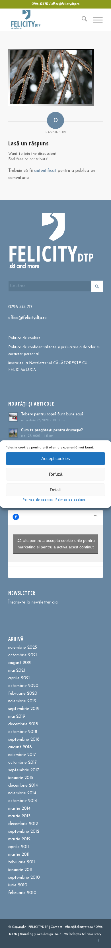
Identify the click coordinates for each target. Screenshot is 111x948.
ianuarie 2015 (20, 778)
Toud (57, 934)
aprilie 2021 (19, 678)
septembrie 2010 (24, 878)
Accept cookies (55, 458)
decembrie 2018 (23, 724)
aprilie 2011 (18, 847)
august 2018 (20, 747)
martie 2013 (19, 816)
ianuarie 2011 (20, 870)
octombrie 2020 (23, 686)
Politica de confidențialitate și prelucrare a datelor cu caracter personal (54, 350)
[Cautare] (81, 19)
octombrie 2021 (22, 655)
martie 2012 (19, 839)
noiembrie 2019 (22, 701)
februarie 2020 (22, 694)
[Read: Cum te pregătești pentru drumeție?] (13, 433)
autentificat (45, 171)
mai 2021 (16, 671)
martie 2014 (19, 809)
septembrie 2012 (23, 832)
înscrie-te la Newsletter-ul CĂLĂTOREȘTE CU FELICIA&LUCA (47, 366)
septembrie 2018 (24, 740)
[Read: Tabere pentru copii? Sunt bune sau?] (13, 417)
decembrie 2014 (23, 786)
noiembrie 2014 (22, 793)
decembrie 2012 (23, 824)
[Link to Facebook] (98, 941)
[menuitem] (81, 19)
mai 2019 (16, 717)
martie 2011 (19, 855)
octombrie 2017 (22, 763)
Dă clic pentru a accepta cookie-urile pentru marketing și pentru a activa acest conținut (56, 543)
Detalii (55, 489)
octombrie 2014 (22, 801)
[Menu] (95, 19)
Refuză (55, 474)
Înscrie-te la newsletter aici (33, 602)
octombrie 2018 (22, 732)
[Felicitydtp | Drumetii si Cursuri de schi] (46, 19)
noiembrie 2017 (22, 755)
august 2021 (20, 663)
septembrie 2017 (23, 770)
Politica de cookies (38, 500)
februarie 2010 (22, 893)
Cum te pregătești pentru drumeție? (52, 430)
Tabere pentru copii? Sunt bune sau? (52, 414)
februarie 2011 (21, 862)
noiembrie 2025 (22, 648)
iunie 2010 (17, 885)
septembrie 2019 (24, 709)
